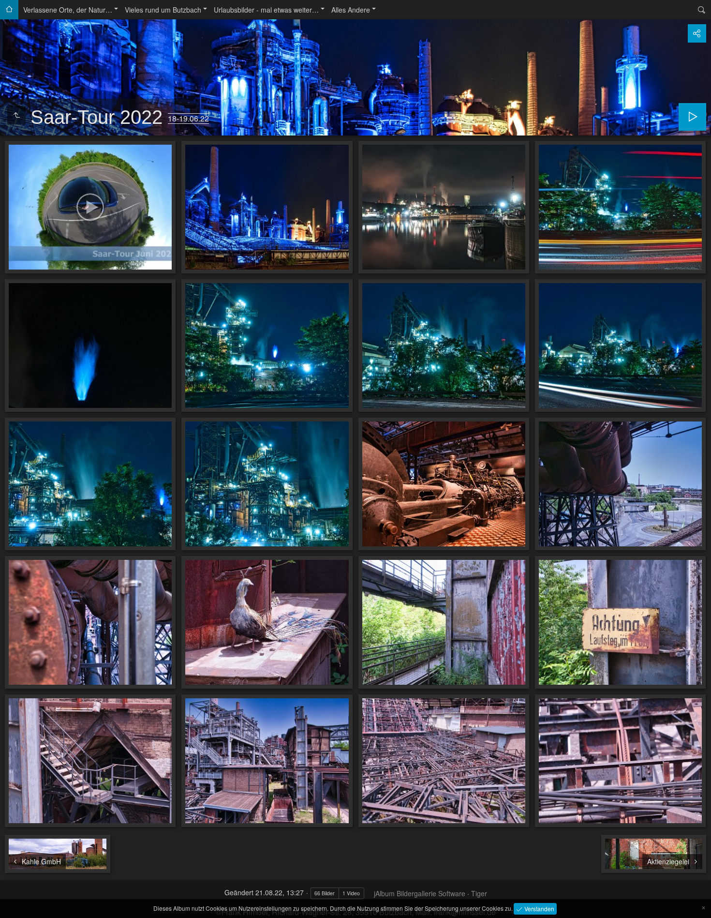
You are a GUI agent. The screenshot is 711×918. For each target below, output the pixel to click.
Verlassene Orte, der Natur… (67, 10)
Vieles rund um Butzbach (163, 10)
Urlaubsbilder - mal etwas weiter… (266, 10)
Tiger (479, 893)
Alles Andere (350, 10)
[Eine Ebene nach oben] (16, 115)
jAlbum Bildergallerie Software (419, 893)
